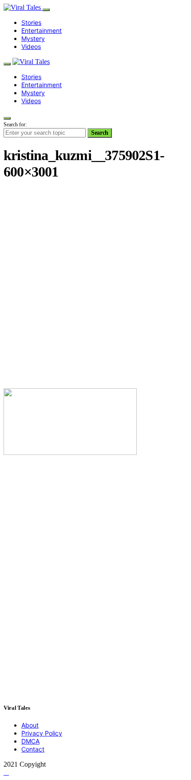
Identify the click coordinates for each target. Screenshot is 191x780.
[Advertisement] (95, 285)
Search (99, 132)
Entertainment (41, 30)
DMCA (30, 741)
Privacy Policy (41, 733)
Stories (31, 22)
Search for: (15, 124)
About (30, 725)
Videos (31, 46)
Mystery (33, 38)
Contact (32, 749)
